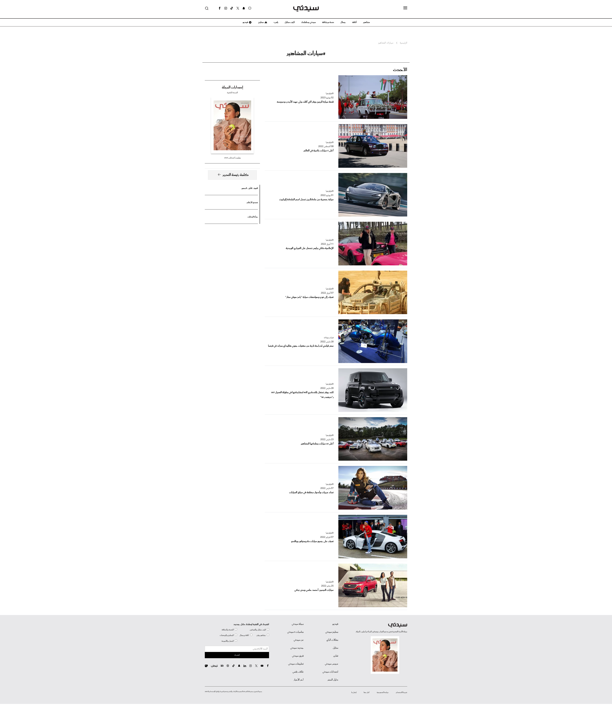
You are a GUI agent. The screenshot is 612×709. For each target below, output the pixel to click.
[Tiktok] (232, 8)
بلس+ (275, 22)
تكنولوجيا (330, 93)
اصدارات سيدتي (330, 671)
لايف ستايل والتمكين (258, 629)
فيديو (245, 22)
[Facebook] (220, 8)
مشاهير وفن (261, 635)
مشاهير (366, 22)
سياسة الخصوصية (383, 692)
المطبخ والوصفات (227, 635)
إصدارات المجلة (232, 87)
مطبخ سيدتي (331, 632)
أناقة (354, 22)
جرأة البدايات (253, 217)
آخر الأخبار (299, 679)
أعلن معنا (366, 692)
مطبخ (261, 22)
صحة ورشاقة (328, 22)
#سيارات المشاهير (306, 53)
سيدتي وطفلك (308, 22)
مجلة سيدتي (298, 624)
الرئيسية (403, 43)
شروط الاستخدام (401, 692)
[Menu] (405, 8)
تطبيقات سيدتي (296, 663)
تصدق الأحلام (252, 202)
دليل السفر (333, 679)
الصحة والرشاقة (228, 629)
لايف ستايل (290, 22)
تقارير (335, 656)
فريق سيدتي (298, 656)
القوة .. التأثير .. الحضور (249, 188)
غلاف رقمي (298, 671)
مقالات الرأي (332, 640)
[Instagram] (226, 8)
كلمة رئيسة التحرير (235, 175)
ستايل (335, 648)
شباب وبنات (329, 338)
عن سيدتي (299, 640)
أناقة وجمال (244, 635)
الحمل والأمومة (228, 641)
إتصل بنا (353, 692)
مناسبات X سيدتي (295, 632)
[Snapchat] (244, 8)
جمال (343, 22)
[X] (238, 8)
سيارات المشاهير (385, 43)
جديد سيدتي (297, 648)
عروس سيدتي (331, 663)
